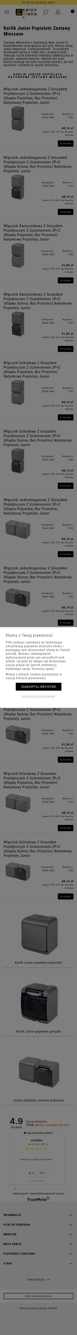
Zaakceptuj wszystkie (38, 686)
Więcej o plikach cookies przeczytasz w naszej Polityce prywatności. (34, 676)
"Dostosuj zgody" (43, 669)
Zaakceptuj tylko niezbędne (38, 696)
